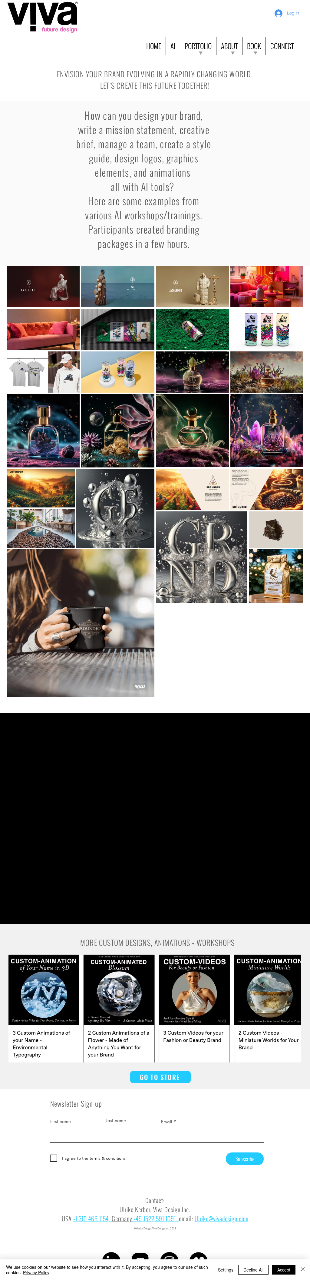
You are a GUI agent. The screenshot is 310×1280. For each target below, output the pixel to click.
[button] (173, 46)
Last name (116, 1120)
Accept (283, 1270)
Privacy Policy (36, 1272)
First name (60, 1121)
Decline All (253, 1270)
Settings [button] (225, 1270)
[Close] (302, 1269)
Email (166, 1121)
